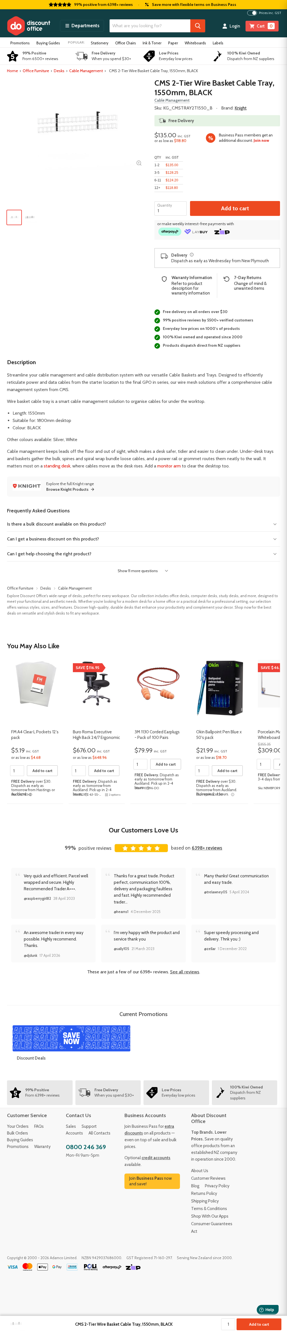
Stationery (99, 43)
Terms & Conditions (209, 1208)
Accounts (74, 1133)
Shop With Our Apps (209, 1216)
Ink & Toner (152, 43)
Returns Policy (204, 1193)
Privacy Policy (217, 1185)
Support (89, 1126)
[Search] (197, 25)
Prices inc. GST (270, 13)
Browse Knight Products (67, 489)
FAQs (39, 1126)
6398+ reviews (207, 848)
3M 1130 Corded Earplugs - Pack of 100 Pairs (157, 734)
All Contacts (99, 1133)
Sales (71, 1126)
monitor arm (169, 466)
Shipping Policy (205, 1201)
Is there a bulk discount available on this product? (56, 524)
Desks (59, 70)
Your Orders (18, 1126)
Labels (218, 43)
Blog (195, 1185)
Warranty (42, 1146)
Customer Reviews (208, 1178)
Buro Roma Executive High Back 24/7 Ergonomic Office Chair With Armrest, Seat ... (97, 740)
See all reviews (184, 971)
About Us (199, 1170)
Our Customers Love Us (143, 830)
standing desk (57, 466)
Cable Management (86, 70)
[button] (82, 26)
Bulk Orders (17, 1133)
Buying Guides (48, 43)
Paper (173, 43)
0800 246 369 (86, 1147)
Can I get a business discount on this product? (53, 539)
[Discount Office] (28, 26)
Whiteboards (195, 43)
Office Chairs (125, 43)
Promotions (20, 43)
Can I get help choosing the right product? (49, 553)
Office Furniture (36, 70)
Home (12, 70)
